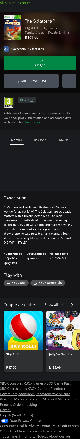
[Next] (72, 305)
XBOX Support (39, 388)
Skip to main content (16, 2)
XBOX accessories (13, 388)
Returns (6, 404)
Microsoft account (28, 399)
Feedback (58, 388)
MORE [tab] (63, 139)
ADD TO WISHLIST (33, 81)
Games (5, 409)
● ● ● (69, 81)
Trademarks (9, 436)
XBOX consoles (11, 383)
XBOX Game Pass (57, 383)
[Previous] (63, 305)
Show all (51, 304)
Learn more (32, 122)
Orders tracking (25, 404)
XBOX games (34, 383)
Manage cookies (29, 431)
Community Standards (17, 393)
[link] (23, 341)
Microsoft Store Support (61, 399)
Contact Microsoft (53, 425)
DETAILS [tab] (16, 139)
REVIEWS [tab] (40, 139)
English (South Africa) (16, 415)
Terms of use (52, 431)
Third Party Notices (33, 436)
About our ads (60, 436)
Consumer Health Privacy (19, 425)
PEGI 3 (24, 100)
